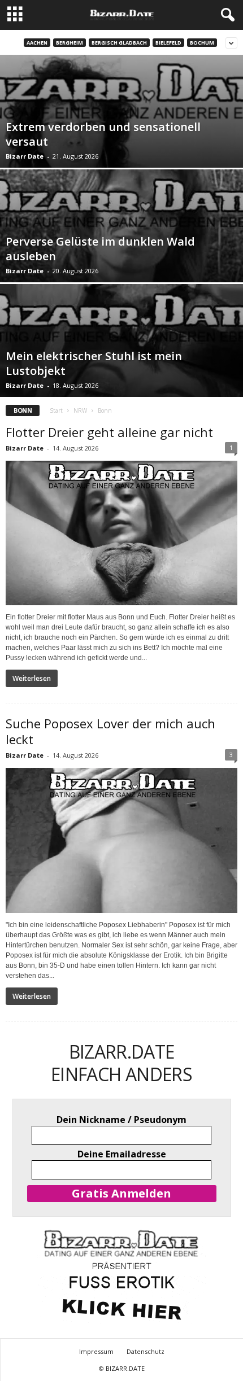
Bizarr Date (25, 156)
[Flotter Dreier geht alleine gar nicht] (121, 533)
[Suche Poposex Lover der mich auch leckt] (121, 840)
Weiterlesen (31, 678)
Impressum (96, 1351)
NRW (80, 410)
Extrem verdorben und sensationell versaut (103, 134)
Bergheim (69, 42)
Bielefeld (168, 42)
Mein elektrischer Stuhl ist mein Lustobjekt (94, 363)
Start (56, 410)
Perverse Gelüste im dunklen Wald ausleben (100, 249)
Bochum (202, 42)
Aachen (37, 42)
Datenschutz (145, 1351)
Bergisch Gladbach (119, 42)
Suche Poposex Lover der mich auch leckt (110, 731)
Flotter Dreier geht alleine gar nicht (109, 431)
